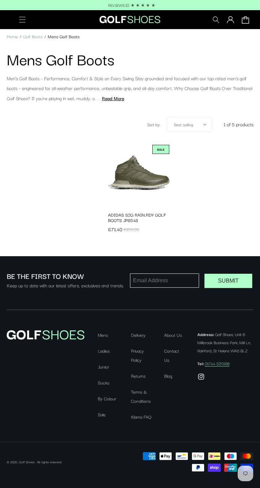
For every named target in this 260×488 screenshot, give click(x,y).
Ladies (104, 350)
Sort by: (153, 124)
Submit (228, 281)
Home (12, 36)
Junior (103, 366)
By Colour (107, 398)
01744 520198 (217, 363)
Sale (102, 414)
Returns (138, 375)
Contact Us (171, 355)
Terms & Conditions (141, 396)
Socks (103, 382)
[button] (18, 19)
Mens (103, 334)
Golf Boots (33, 36)
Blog (168, 375)
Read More (113, 98)
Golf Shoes (26, 461)
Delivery (138, 334)
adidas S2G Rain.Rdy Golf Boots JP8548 (137, 217)
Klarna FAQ (141, 416)
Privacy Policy (137, 355)
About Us (173, 334)
